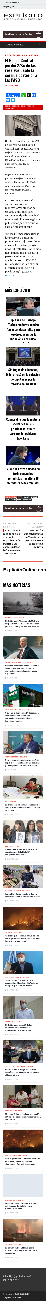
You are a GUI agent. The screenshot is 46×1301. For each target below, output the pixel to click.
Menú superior (12, 2)
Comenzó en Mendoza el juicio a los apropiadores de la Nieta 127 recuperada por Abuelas (21, 852)
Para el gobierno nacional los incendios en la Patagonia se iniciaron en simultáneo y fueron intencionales (22, 1161)
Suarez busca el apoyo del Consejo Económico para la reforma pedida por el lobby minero (22, 1072)
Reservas (27, 500)
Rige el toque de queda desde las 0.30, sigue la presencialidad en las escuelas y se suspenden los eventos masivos (22, 763)
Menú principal (15, 45)
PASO (19, 500)
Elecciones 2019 (31, 497)
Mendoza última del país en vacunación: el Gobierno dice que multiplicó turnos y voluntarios (23, 1117)
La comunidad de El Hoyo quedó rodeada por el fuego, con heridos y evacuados (21, 1250)
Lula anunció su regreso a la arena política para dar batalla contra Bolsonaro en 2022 (20, 1206)
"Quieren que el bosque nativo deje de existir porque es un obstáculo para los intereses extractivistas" (22, 938)
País (14, 500)
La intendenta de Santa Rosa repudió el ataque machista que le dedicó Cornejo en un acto (22, 807)
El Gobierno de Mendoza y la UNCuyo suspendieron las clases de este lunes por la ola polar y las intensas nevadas (22, 624)
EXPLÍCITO (25, 1294)
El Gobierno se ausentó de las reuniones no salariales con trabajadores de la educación (18, 1027)
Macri (8, 500)
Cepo (20, 497)
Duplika (17, 1298)
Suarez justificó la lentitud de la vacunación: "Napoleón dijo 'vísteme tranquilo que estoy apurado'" (21, 983)
